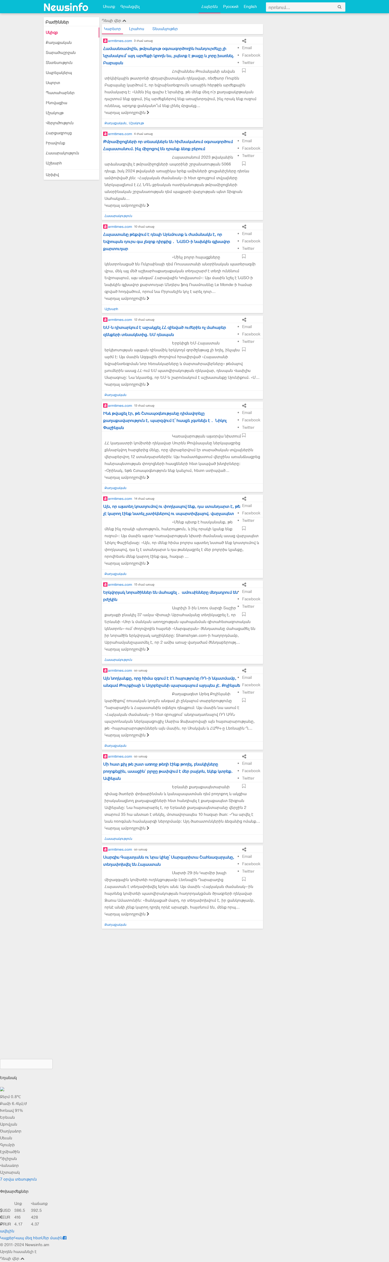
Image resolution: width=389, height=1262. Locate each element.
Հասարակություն (62, 153)
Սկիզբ (52, 32)
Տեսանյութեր (165, 28)
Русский (230, 6)
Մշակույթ (55, 113)
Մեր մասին (52, 1238)
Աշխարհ (54, 163)
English (250, 6)
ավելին (7, 1231)
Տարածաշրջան (61, 52)
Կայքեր (7, 1238)
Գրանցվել (130, 6)
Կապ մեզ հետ (27, 1238)
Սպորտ (53, 82)
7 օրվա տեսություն (18, 1179)
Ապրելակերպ (59, 72)
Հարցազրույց (59, 133)
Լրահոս (136, 28)
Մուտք (109, 6)
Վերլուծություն (60, 123)
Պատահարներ (60, 92)
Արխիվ (52, 174)
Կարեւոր (112, 28)
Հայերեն (209, 6)
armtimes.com (120, 40)
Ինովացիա (56, 102)
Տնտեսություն (59, 62)
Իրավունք (55, 143)
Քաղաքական (59, 42)
